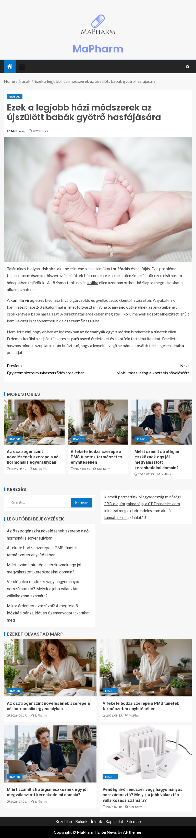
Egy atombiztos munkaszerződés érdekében (45, 369)
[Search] (188, 67)
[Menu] (22, 66)
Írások (14, 96)
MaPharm (98, 49)
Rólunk (81, 821)
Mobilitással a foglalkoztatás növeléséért (152, 369)
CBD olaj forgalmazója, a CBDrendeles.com (142, 503)
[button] (22, 66)
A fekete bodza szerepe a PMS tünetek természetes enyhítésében (96, 457)
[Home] (10, 66)
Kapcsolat (114, 821)
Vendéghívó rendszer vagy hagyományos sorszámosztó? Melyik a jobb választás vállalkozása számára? (43, 588)
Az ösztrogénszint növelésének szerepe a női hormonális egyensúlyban (33, 457)
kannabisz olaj (116, 517)
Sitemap (134, 821)
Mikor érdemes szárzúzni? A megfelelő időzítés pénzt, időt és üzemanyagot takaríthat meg (48, 613)
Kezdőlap (63, 821)
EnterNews (107, 832)
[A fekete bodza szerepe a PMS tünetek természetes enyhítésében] (98, 422)
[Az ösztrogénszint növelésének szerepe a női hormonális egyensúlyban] (34, 422)
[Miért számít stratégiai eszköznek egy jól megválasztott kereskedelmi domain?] (161, 422)
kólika (92, 282)
